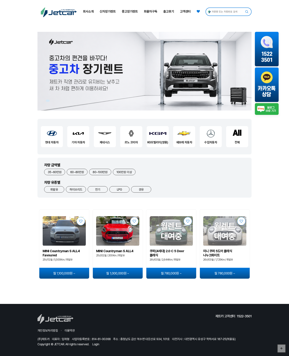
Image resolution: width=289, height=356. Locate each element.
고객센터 (185, 11)
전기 (97, 189)
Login (95, 344)
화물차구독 (150, 11)
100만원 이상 (124, 172)
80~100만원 (100, 172)
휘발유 (54, 189)
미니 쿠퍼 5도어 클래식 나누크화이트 (217, 253)
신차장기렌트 (108, 11)
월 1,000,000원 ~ (117, 273)
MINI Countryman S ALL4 (114, 251)
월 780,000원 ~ (171, 273)
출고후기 (168, 11)
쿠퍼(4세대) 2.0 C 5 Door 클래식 (167, 253)
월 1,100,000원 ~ (64, 273)
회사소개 (88, 11)
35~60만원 (55, 172)
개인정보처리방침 (47, 330)
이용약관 (70, 330)
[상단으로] (281, 348)
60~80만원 (77, 172)
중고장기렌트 (130, 11)
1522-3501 (244, 316)
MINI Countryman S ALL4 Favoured (61, 253)
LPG (119, 189)
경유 (141, 189)
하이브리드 (76, 189)
